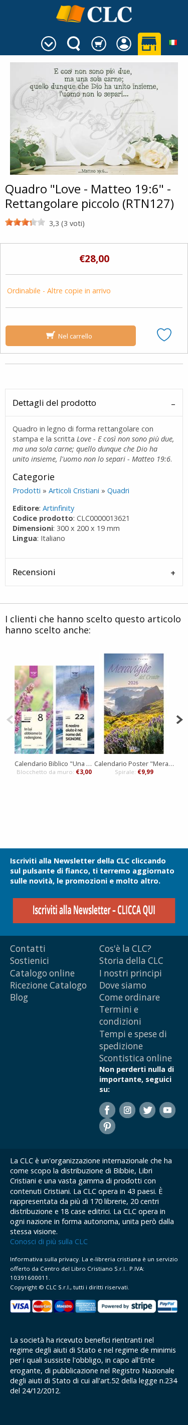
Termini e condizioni (120, 1015)
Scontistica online (135, 1058)
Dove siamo (122, 985)
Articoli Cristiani (74, 490)
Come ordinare (129, 997)
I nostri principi (130, 973)
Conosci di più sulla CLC (49, 1241)
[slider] (25, 222)
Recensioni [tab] (34, 572)
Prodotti (27, 490)
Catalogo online (42, 973)
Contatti (28, 948)
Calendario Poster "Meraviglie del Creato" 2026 (134, 763)
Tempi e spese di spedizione (133, 1040)
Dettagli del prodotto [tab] (54, 402)
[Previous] (10, 718)
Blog (19, 997)
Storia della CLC (131, 960)
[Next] (179, 718)
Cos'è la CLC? (125, 948)
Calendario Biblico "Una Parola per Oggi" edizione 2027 (54, 763)
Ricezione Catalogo (48, 985)
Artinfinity (58, 508)
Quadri (118, 490)
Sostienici (29, 960)
